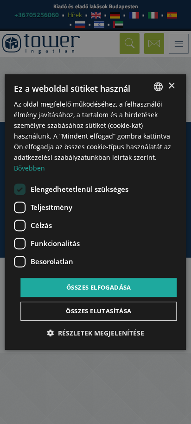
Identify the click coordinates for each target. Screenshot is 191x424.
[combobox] (158, 86)
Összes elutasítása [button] (98, 311)
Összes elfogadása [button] (98, 287)
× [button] (171, 85)
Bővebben (29, 168)
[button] (95, 333)
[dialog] (95, 212)
